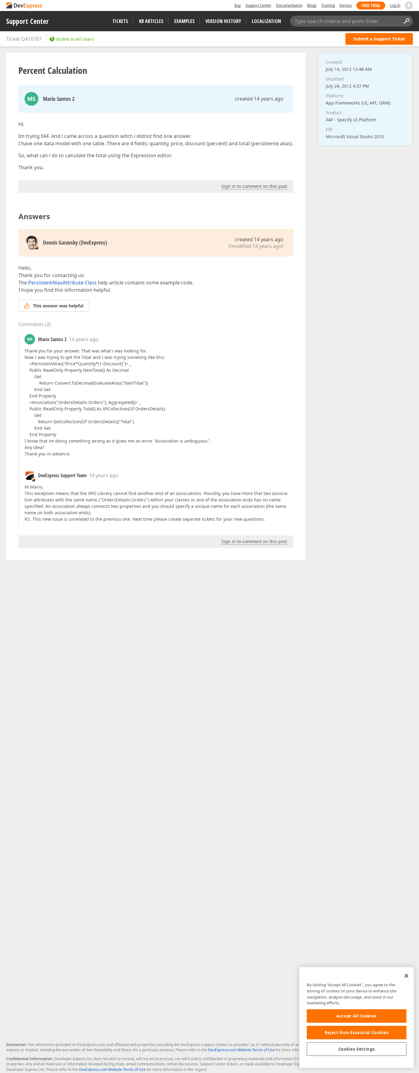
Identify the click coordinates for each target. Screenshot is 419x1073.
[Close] (406, 976)
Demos (346, 5)
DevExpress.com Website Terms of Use (241, 1049)
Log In (395, 5)
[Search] (406, 21)
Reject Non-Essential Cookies (357, 1032)
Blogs (312, 5)
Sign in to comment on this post (254, 186)
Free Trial (370, 5)
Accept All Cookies (356, 1016)
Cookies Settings (356, 1049)
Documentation (289, 5)
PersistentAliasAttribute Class (62, 282)
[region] (356, 1017)
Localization (266, 21)
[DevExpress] (25, 6)
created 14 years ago (259, 98)
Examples (184, 21)
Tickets (120, 21)
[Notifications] (409, 6)
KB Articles (151, 21)
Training (328, 5)
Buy (237, 5)
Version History (223, 21)
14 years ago (83, 339)
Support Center (258, 5)
